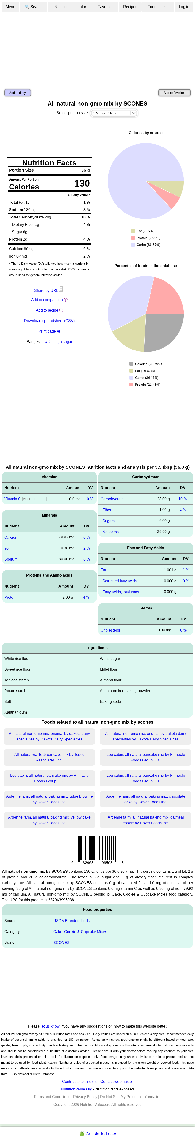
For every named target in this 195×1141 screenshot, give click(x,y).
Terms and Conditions (52, 1097)
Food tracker (158, 7)
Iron (7, 548)
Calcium (11, 537)
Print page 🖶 (49, 331)
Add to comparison (47, 300)
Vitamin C (12, 499)
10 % (182, 499)
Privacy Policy (85, 1097)
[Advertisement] (97, 48)
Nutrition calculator (70, 7)
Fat (103, 570)
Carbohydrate (112, 499)
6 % (86, 537)
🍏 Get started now (97, 1133)
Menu (10, 7)
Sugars (108, 521)
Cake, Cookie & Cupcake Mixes (80, 932)
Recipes (130, 7)
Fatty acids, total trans (120, 592)
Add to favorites (174, 93)
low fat (47, 342)
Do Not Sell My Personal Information (130, 1097)
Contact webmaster (116, 1082)
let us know (50, 1026)
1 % (186, 570)
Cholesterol (110, 630)
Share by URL (46, 291)
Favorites (105, 7)
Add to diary (17, 93)
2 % (86, 548)
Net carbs (110, 532)
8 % (86, 559)
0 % (90, 499)
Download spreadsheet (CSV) (49, 321)
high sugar (63, 342)
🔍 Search (34, 7)
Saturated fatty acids (119, 581)
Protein (10, 597)
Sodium (10, 559)
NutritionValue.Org (76, 1089)
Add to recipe (47, 310)
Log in (184, 7)
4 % (86, 597)
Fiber (106, 510)
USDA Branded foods (71, 921)
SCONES (61, 943)
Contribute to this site (80, 1082)
